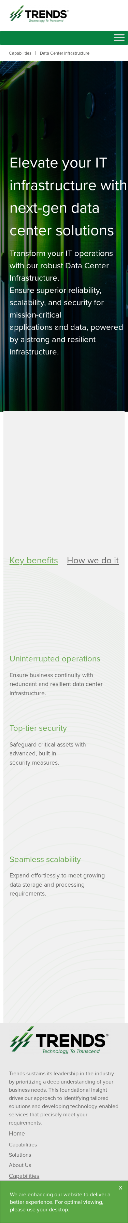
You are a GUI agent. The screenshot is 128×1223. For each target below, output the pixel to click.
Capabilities (23, 1144)
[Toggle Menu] (119, 39)
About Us (20, 1165)
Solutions (20, 1154)
